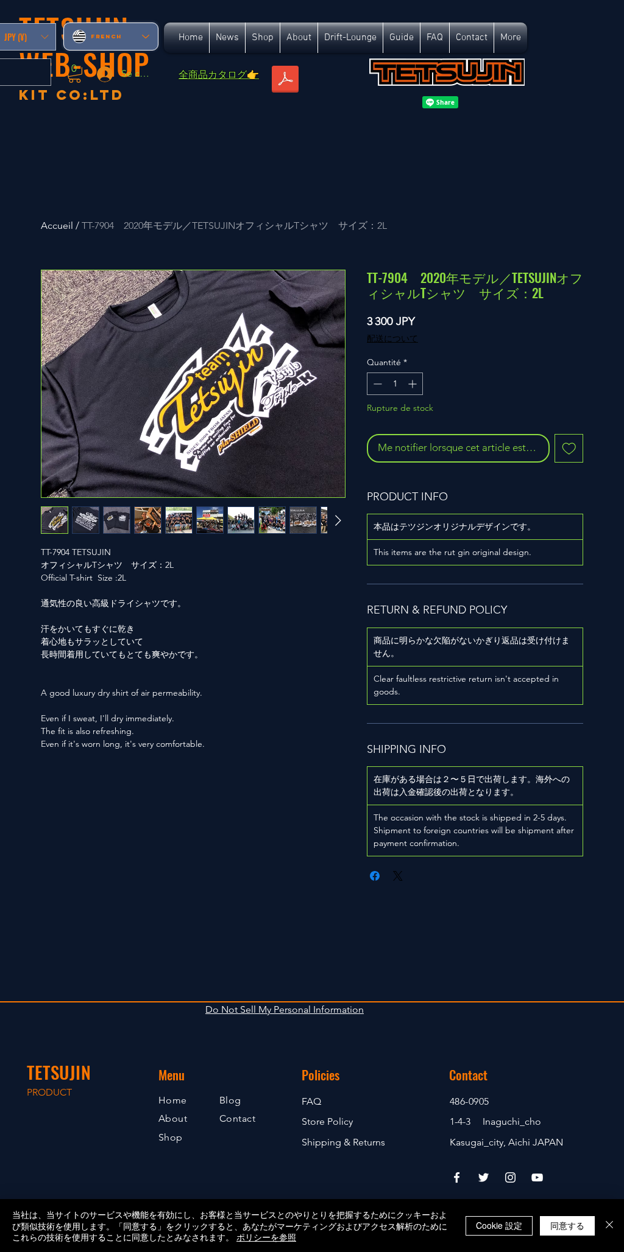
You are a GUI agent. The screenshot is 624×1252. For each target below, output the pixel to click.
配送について (392, 338)
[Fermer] (609, 1225)
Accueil (57, 225)
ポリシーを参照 (266, 1237)
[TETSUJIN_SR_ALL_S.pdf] (285, 80)
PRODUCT (49, 1092)
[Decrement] (376, 383)
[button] (74, 73)
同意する (567, 1225)
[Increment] (413, 383)
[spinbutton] (395, 383)
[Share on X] (398, 876)
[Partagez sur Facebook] (374, 876)
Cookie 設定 (499, 1225)
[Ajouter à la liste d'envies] (569, 448)
